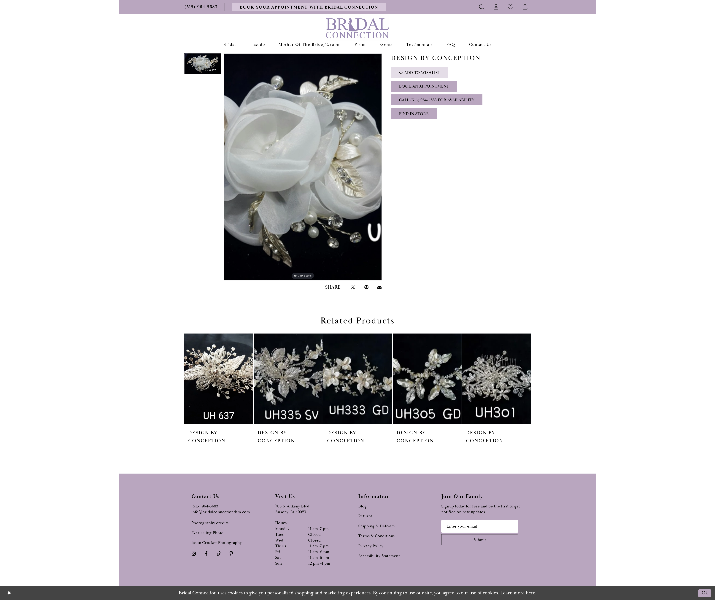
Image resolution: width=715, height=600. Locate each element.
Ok (705, 593)
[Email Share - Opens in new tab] (379, 287)
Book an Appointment (424, 86)
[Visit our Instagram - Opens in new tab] (193, 554)
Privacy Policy (371, 546)
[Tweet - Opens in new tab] (352, 287)
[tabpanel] (202, 65)
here (530, 593)
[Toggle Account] (496, 7)
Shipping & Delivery (376, 526)
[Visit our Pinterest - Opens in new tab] (231, 554)
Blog (362, 506)
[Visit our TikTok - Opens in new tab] (218, 554)
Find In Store (414, 114)
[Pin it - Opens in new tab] (366, 287)
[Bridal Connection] (358, 28)
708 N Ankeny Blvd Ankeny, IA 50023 (292, 509)
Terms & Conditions (376, 536)
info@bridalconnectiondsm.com (220, 512)
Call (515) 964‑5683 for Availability (437, 100)
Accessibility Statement (379, 556)
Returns (365, 516)
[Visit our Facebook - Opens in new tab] (206, 554)
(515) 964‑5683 (204, 506)
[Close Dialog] (9, 593)
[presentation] (218, 379)
